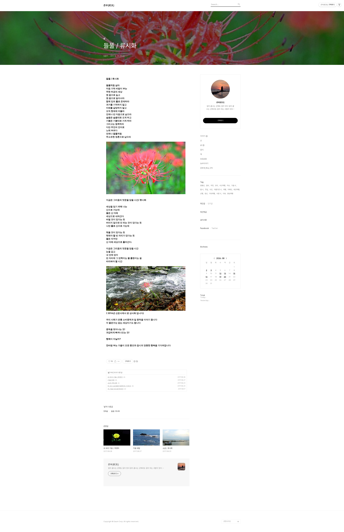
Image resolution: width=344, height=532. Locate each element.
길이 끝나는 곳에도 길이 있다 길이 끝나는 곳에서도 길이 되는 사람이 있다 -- (136, 468)
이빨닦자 (227, 375)
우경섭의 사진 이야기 (231, 229)
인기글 (210, 203)
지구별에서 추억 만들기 (231, 182)
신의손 (226, 491)
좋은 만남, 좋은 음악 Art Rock (232, 498)
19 (220, 277)
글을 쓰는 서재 (228, 380)
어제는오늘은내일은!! (231, 466)
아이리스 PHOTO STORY (230, 343)
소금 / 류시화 (112, 383)
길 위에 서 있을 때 (230, 307)
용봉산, (202, 185)
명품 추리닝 (227, 423)
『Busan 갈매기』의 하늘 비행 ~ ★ (232, 433)
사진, (211, 190)
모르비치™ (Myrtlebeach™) (230, 326)
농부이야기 (204, 163)
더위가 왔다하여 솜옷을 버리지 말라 (231, 334)
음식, (207, 185)
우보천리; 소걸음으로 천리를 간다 (232, 248)
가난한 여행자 (228, 234)
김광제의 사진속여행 (230, 294)
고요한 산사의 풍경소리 (231, 203)
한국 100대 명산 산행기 (232, 277)
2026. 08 (220, 258)
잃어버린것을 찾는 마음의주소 (231, 515)
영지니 (226, 504)
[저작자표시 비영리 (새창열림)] (135, 361)
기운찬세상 (227, 440)
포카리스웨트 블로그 (230, 414)
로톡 (225, 393)
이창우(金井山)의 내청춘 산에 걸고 (231, 317)
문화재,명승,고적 (206, 168)
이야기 (203, 136)
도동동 (226, 461)
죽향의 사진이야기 (230, 221)
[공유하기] (115, 361)
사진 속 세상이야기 (230, 401)
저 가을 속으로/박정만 (115, 389)
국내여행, (212, 194)
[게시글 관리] (118, 361)
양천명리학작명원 (229, 397)
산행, (202, 194)
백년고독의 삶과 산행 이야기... (232, 197)
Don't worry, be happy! (230, 356)
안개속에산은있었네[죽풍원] (231, 485)
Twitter (215, 228)
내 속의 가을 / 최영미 (115, 377)
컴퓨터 (226, 384)
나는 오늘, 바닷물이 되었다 (232, 369)
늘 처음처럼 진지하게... (231, 216)
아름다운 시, (218, 190)
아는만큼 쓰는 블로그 (231, 418)
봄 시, (202, 190)
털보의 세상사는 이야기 (231, 259)
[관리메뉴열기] (339, 5)
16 (206, 277)
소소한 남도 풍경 (229, 255)
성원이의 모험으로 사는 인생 (231, 266)
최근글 (202, 203)
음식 (201, 150)
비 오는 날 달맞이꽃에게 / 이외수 (119, 386)
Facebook (204, 228)
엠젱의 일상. (228, 362)
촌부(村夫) (108, 5)
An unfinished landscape (229, 300)
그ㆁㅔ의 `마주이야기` (231, 410)
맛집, (206, 190)
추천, (212, 185)
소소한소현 (227, 448)
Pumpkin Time (229, 388)
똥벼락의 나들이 (229, 225)
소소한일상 (227, 281)
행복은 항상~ (228, 474)
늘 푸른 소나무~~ (229, 178)
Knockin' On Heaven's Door (230, 240)
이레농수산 (227, 509)
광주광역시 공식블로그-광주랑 (232, 210)
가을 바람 (111, 380)
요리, (216, 185)
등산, (206, 194)
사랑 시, (219, 194)
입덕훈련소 (227, 289)
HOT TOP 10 (229, 453)
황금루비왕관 (228, 405)
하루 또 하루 (228, 470)
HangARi (227, 311)
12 (220, 273)
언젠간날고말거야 (229, 350)
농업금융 (203, 159)
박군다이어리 (228, 427)
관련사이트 (227, 521)
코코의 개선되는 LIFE (231, 444)
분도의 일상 (227, 285)
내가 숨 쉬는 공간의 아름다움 (232, 188)
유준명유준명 (228, 272)
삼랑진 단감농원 (229, 478)
